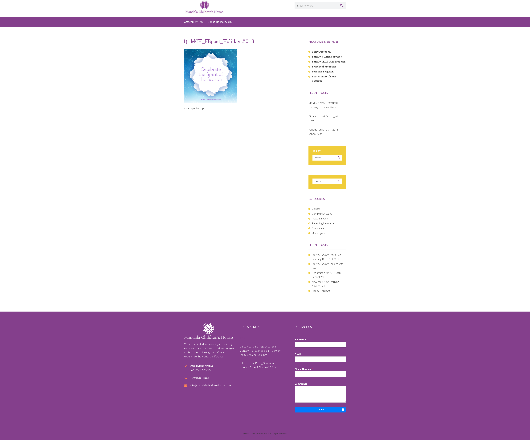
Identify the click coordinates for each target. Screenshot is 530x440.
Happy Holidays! (321, 290)
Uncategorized (320, 233)
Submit (320, 409)
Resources (318, 228)
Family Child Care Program (328, 61)
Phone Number (304, 369)
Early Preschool (321, 51)
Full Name (301, 339)
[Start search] (341, 5)
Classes (316, 208)
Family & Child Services (327, 56)
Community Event (322, 213)
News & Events (320, 218)
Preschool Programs (324, 66)
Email (299, 354)
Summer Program (323, 71)
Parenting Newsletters (324, 223)
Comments (301, 384)
